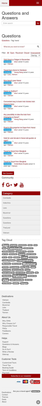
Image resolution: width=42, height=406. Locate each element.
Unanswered (35, 52)
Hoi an (5, 257)
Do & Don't (6, 349)
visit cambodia (16, 280)
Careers (5, 333)
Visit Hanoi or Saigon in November (17, 59)
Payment (5, 372)
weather (16, 283)
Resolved (19, 52)
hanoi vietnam (31, 254)
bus (4, 248)
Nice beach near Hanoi (12, 80)
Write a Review (8, 351)
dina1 (16, 62)
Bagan (5, 245)
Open (12, 52)
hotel (10, 257)
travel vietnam (20, 272)
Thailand (5, 310)
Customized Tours (9, 362)
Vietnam (10, 64)
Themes (5, 397)
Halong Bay (13, 254)
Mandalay (6, 264)
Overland (5, 267)
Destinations (6, 392)
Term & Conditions (9, 370)
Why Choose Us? (9, 323)
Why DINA (6, 320)
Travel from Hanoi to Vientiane (15, 70)
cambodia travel (8, 251)
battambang (22, 245)
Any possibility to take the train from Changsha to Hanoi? (17, 115)
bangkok (13, 245)
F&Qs (4, 328)
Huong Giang (18, 72)
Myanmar (6, 212)
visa (5, 280)
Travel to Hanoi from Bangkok (15, 151)
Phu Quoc (25, 267)
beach (30, 245)
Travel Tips (6, 365)
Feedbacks (6, 331)
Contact (5, 394)
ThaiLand (6, 227)
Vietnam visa (32, 276)
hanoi (22, 254)
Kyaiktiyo (16, 257)
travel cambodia (8, 273)
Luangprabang (25, 260)
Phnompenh (14, 267)
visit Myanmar (7, 283)
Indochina (6, 202)
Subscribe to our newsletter (21, 376)
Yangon (24, 283)
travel (27, 270)
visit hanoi (28, 280)
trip (36, 273)
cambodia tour (28, 248)
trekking (30, 272)
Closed (26, 52)
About (4, 401)
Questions (6, 40)
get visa (5, 254)
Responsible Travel (9, 325)
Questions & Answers (10, 344)
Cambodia (7, 198)
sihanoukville (17, 270)
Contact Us (35, 391)
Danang (30, 251)
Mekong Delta (16, 264)
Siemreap (6, 270)
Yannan (5, 312)
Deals (4, 399)
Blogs (4, 346)
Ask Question (8, 173)
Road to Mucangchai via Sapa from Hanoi (19, 127)
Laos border (33, 257)
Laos (9, 74)
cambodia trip (21, 251)
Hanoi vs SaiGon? (11, 91)
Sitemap (5, 354)
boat (35, 245)
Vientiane (7, 276)
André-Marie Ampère (21, 164)
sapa (33, 267)
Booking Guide (8, 367)
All (8, 52)
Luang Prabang (9, 260)
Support (5, 341)
